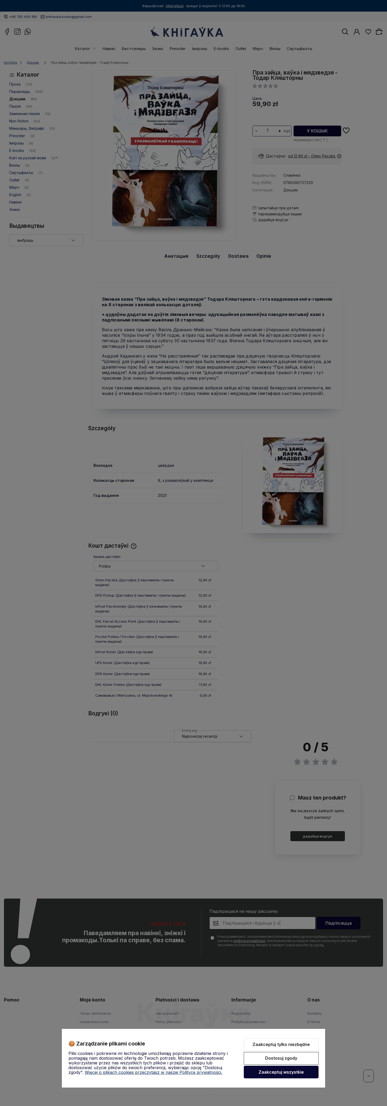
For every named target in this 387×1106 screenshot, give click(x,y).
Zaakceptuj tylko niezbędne (281, 1044)
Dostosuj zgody (281, 1058)
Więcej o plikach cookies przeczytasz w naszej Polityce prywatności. (153, 1072)
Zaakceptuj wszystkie (281, 1072)
